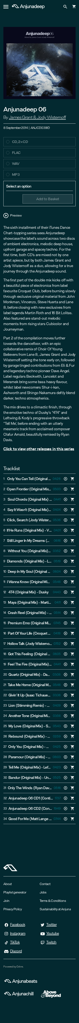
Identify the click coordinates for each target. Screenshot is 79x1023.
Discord (16, 951)
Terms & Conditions (53, 901)
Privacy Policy (12, 909)
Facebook (17, 924)
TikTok (15, 942)
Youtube (52, 933)
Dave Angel (52, 674)
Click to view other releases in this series (38, 448)
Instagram (17, 933)
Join (6, 901)
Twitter (51, 924)
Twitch (51, 942)
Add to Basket (47, 199)
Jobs (43, 892)
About (7, 884)
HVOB (52, 705)
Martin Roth (50, 602)
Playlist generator (14, 892)
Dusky (44, 592)
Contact (45, 884)
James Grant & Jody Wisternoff (37, 117)
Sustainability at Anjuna (55, 909)
